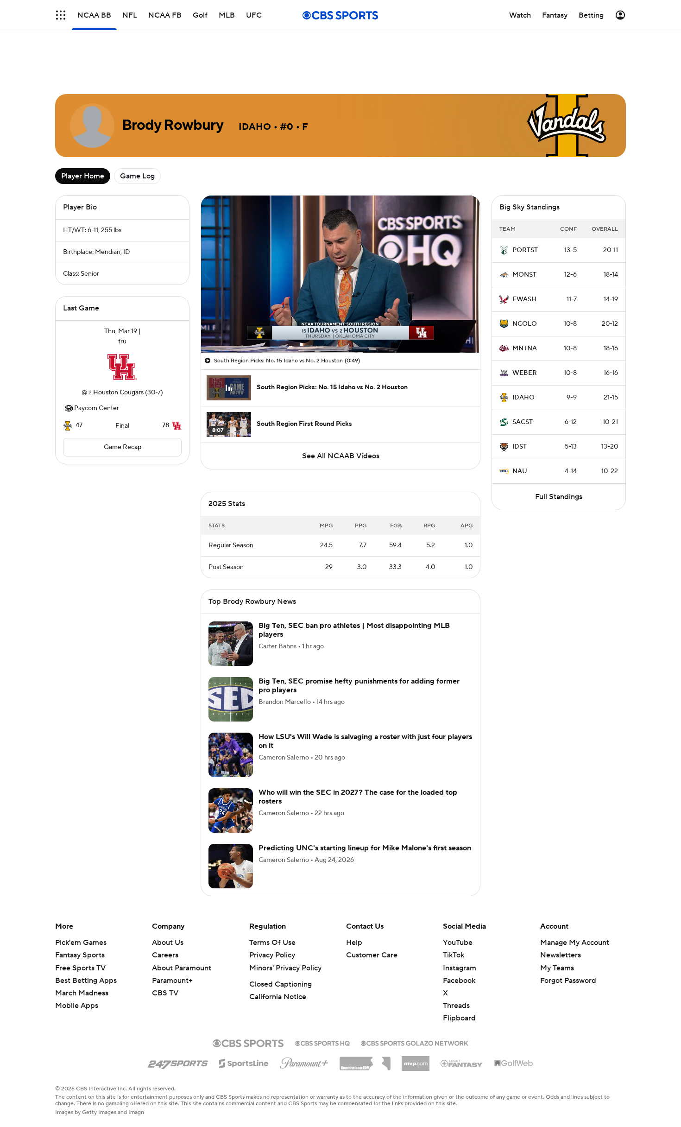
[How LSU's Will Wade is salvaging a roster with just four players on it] (230, 702)
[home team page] (122, 325)
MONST (524, 233)
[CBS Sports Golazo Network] (414, 989)
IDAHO (523, 356)
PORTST (525, 208)
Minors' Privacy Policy (285, 915)
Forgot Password (568, 927)
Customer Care (371, 902)
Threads (456, 952)
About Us (167, 889)
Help (354, 889)
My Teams (557, 915)
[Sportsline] (244, 1009)
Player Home (82, 134)
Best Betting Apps (86, 927)
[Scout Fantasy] (462, 1010)
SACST (522, 380)
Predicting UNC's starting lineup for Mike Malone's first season (365, 795)
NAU (519, 429)
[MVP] (415, 1007)
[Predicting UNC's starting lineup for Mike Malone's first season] (230, 813)
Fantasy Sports (80, 902)
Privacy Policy (272, 902)
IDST (519, 405)
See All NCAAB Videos (340, 414)
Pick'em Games (81, 889)
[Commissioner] (365, 1007)
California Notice (277, 944)
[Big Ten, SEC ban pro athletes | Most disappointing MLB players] (230, 591)
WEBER (524, 331)
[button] (61, 15)
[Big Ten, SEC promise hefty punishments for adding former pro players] (230, 646)
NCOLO (524, 282)
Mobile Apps (76, 952)
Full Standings (558, 455)
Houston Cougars (118, 351)
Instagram (459, 915)
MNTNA (524, 307)
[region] (340, 232)
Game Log (137, 134)
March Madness (81, 940)
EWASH (524, 257)
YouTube (458, 889)
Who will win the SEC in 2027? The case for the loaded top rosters (358, 744)
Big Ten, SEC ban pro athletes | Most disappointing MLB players (354, 577)
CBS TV (165, 940)
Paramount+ (172, 927)
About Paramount (181, 915)
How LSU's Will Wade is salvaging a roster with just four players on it (365, 688)
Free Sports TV (80, 915)
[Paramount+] (304, 1008)
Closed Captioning (280, 931)
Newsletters (560, 902)
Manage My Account (574, 889)
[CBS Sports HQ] (322, 989)
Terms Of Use (272, 889)
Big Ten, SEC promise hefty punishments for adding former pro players (359, 633)
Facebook (459, 927)
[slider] (340, 284)
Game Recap (122, 405)
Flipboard (459, 965)
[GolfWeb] (513, 1010)
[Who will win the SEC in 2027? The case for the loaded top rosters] (230, 757)
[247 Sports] (178, 1008)
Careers (165, 902)
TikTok (453, 902)
